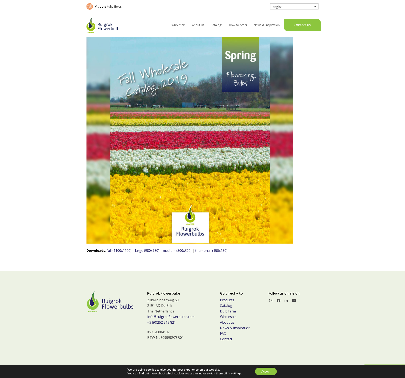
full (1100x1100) (119, 250)
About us (227, 322)
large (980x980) (147, 250)
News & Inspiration (235, 328)
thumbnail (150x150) (211, 250)
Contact (226, 339)
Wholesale (228, 316)
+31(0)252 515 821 (161, 322)
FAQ (223, 333)
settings (236, 373)
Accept (265, 371)
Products (227, 300)
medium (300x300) (177, 250)
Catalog (226, 305)
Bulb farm (228, 311)
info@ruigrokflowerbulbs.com (170, 316)
